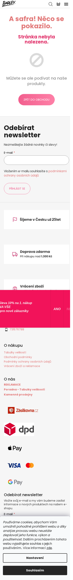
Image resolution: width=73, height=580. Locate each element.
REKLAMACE (12, 384)
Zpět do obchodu (36, 100)
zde (49, 548)
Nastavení (35, 558)
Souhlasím (35, 570)
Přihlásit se (17, 189)
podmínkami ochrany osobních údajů (35, 173)
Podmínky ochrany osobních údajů (27, 362)
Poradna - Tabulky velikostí (24, 389)
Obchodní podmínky (18, 357)
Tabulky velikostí (15, 352)
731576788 (17, 329)
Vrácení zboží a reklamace (22, 366)
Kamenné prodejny (18, 394)
